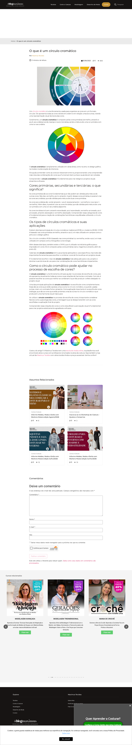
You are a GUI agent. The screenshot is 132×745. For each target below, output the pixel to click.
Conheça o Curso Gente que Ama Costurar (103, 725)
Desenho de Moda (93, 4)
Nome (32, 519)
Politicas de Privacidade (75, 703)
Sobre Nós (71, 700)
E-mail (32, 527)
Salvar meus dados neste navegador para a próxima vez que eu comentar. (58, 542)
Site (30, 535)
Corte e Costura (65, 4)
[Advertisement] (66, 23)
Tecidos (53, 4)
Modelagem (79, 4)
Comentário (34, 494)
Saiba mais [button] (66, 733)
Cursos (106, 4)
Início (13, 41)
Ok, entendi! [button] (66, 739)
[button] (6, 627)
